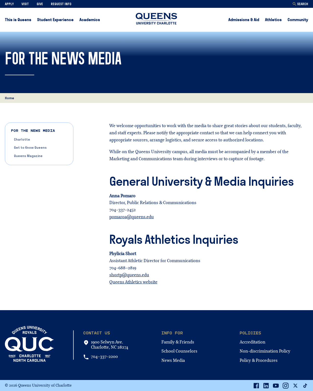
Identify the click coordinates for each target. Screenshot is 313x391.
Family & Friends (177, 342)
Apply (9, 4)
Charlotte (22, 139)
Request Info (61, 4)
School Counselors (179, 351)
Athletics (273, 19)
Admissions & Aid (243, 19)
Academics (89, 19)
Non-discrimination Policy (265, 351)
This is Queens (18, 19)
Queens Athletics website (133, 282)
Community (298, 19)
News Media (173, 360)
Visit (25, 4)
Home (9, 98)
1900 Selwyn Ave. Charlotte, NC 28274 (109, 345)
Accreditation (252, 342)
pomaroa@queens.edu (131, 217)
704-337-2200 (104, 356)
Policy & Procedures (259, 360)
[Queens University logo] (156, 19)
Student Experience (55, 19)
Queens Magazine (28, 156)
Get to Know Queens (30, 147)
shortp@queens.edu (129, 275)
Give (40, 4)
